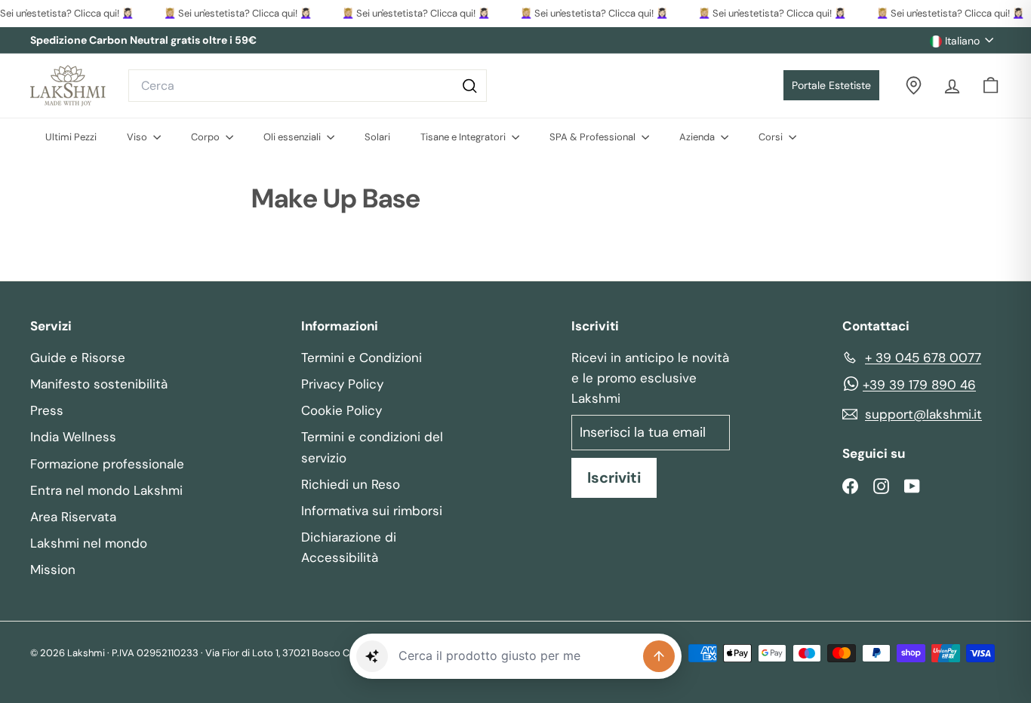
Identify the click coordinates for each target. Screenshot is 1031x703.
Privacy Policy (342, 384)
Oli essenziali (293, 136)
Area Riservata (73, 516)
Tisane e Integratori (464, 136)
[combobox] (307, 85)
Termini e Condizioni (361, 357)
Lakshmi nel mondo (88, 543)
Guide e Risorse (77, 357)
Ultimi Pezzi (71, 136)
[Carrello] (990, 85)
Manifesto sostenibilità (99, 384)
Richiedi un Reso (350, 484)
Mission (52, 569)
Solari (377, 136)
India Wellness (73, 436)
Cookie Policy (341, 410)
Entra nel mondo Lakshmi (106, 490)
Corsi (772, 136)
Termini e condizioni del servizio (372, 446)
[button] (372, 656)
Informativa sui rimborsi (371, 510)
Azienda (698, 136)
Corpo (206, 136)
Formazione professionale (107, 464)
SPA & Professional (593, 136)
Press (46, 410)
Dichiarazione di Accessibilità (348, 547)
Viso (138, 136)
